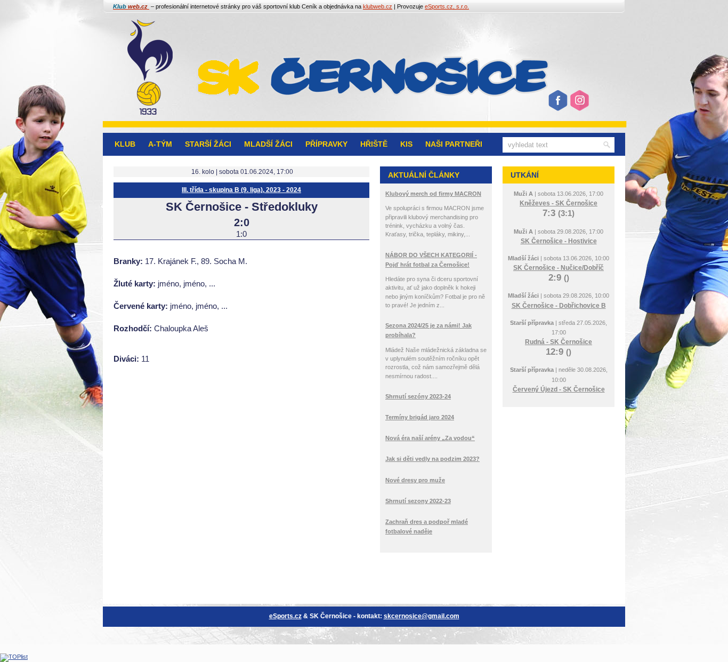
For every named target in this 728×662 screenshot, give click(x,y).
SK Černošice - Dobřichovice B (559, 305)
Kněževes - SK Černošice (558, 203)
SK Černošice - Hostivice (559, 241)
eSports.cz (285, 616)
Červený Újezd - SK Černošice (559, 389)
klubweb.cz (377, 6)
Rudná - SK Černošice (558, 342)
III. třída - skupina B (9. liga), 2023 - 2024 (241, 190)
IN (578, 104)
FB (557, 104)
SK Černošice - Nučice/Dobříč (558, 268)
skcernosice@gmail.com (421, 616)
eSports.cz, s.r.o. (447, 6)
